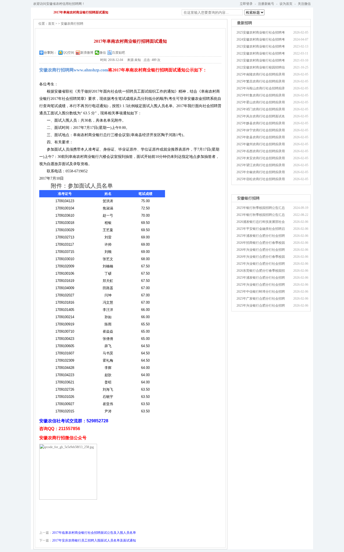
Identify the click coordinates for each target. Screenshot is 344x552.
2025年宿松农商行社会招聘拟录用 (260, 179)
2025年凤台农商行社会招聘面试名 (260, 116)
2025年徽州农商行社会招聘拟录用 (260, 144)
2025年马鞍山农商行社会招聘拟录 (260, 88)
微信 (102, 53)
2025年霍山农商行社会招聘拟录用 (260, 102)
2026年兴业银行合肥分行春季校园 (260, 257)
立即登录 (246, 4)
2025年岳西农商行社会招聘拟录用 (260, 151)
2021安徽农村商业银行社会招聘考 (260, 60)
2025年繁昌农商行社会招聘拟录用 (260, 81)
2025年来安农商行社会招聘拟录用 (260, 158)
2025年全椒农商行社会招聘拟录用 (260, 172)
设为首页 (286, 4)
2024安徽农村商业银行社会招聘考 (260, 39)
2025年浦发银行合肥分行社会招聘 (260, 236)
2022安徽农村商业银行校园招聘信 (260, 67)
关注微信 (304, 4)
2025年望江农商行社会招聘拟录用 (260, 165)
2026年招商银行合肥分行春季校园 (260, 243)
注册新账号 (266, 4)
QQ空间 (68, 53)
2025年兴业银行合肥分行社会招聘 (260, 264)
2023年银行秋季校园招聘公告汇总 (260, 215)
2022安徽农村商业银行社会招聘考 (260, 53)
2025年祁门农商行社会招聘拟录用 (260, 109)
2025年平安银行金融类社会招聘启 (260, 229)
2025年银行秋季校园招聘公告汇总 (260, 208)
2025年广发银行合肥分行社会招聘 (260, 298)
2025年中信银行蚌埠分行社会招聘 (260, 291)
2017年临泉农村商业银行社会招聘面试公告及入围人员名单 (94, 533)
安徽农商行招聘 (72, 24)
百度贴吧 (118, 53)
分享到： (50, 53)
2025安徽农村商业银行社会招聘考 (260, 32)
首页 (51, 24)
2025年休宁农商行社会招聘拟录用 (260, 130)
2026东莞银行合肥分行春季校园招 (260, 271)
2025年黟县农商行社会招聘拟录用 (260, 123)
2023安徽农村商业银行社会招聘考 (260, 46)
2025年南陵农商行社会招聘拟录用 (260, 74)
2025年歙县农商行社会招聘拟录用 (260, 137)
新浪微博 (86, 53)
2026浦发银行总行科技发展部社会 (260, 222)
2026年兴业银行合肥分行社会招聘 (260, 250)
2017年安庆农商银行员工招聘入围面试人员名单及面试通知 (94, 540)
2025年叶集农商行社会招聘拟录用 (260, 95)
